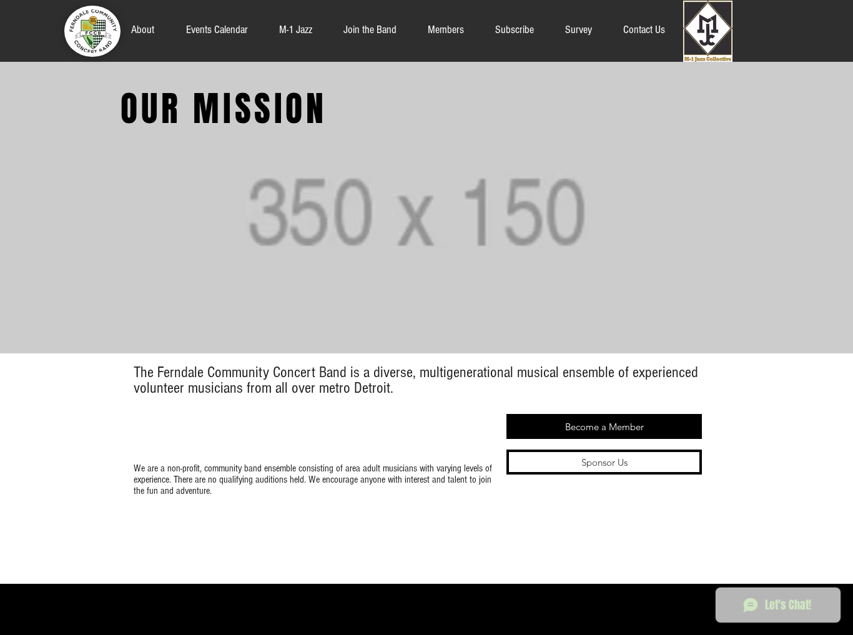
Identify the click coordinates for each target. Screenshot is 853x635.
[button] (149, 30)
